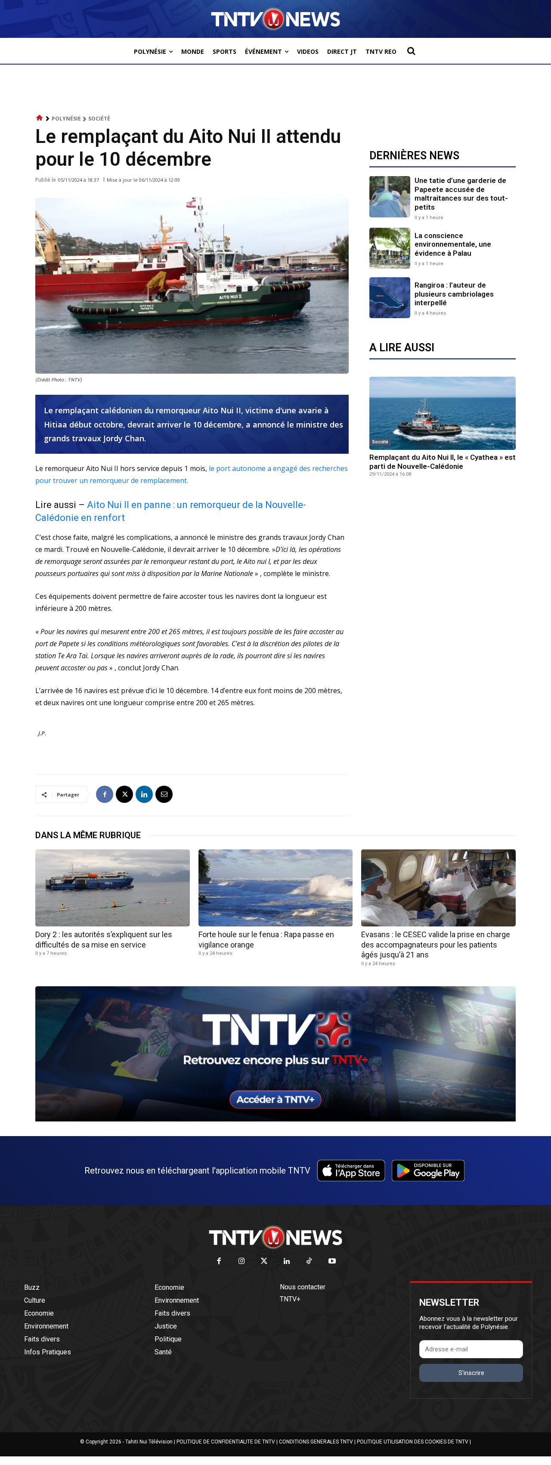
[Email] (164, 794)
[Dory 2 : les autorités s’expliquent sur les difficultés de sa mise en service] (112, 887)
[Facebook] (104, 794)
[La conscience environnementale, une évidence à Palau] (389, 248)
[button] (411, 50)
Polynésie (66, 118)
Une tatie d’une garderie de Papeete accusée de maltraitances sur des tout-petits (461, 193)
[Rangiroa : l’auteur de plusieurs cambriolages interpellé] (389, 297)
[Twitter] (264, 1261)
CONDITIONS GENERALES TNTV (316, 1442)
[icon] (39, 118)
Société (99, 118)
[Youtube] (332, 1261)
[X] (124, 794)
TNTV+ (290, 1299)
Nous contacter (302, 1287)
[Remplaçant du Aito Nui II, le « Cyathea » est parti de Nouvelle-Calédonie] (442, 413)
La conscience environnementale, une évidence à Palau (453, 244)
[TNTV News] (275, 1237)
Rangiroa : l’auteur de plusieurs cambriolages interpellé (454, 294)
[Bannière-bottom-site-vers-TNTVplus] (275, 1119)
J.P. (42, 733)
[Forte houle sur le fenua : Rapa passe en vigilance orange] (275, 887)
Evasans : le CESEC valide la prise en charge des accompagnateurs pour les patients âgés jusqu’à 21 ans (435, 944)
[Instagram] (241, 1261)
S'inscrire (471, 1373)
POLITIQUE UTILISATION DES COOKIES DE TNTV (412, 1442)
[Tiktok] (309, 1261)
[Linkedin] (144, 794)
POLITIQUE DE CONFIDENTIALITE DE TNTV (225, 1442)
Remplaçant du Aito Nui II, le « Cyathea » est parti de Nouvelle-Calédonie (442, 461)
